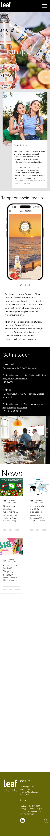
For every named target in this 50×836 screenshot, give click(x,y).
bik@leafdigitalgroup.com (15, 407)
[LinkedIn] (22, 820)
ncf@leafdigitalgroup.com (15, 378)
